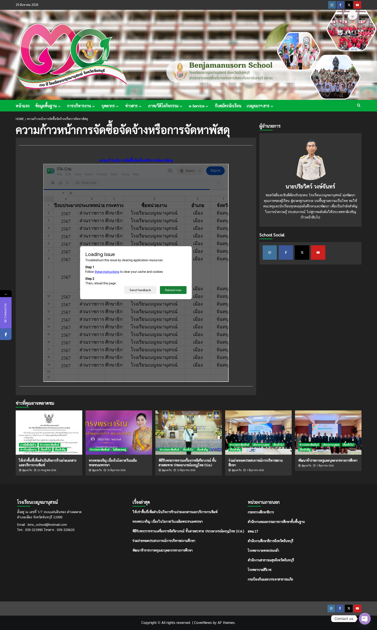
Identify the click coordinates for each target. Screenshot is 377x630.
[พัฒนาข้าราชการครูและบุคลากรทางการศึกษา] (328, 432)
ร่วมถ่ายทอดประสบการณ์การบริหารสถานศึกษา (163, 541)
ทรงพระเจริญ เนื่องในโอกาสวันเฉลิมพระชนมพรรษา (167, 521)
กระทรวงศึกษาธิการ (261, 512)
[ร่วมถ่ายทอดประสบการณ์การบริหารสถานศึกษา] (258, 432)
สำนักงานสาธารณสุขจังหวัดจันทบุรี (271, 560)
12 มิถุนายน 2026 (186, 470)
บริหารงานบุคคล (261, 444)
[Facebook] (6, 334)
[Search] (359, 105)
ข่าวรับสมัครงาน (28, 449)
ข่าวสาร (131, 105)
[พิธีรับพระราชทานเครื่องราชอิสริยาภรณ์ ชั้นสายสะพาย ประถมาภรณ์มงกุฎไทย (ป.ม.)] (188, 432)
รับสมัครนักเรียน (228, 105)
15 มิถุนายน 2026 (116, 470)
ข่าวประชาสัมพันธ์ (49, 444)
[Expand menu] (59, 106)
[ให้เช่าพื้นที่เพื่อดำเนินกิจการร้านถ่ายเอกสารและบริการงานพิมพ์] (49, 432)
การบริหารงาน (79, 105)
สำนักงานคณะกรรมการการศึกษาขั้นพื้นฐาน (276, 521)
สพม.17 (253, 531)
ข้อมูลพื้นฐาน (46, 105)
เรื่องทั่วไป (46, 449)
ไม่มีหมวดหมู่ (119, 449)
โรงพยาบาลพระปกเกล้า (263, 550)
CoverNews (203, 623)
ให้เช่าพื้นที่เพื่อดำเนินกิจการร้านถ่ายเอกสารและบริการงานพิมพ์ (175, 512)
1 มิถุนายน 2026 (255, 470)
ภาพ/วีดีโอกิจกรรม (163, 105)
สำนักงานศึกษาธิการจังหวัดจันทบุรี (270, 541)
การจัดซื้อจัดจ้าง (28, 444)
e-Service (196, 105)
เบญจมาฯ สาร (258, 105)
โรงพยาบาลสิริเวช (259, 569)
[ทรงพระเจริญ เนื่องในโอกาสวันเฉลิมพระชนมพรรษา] (119, 432)
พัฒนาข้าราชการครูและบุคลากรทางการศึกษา (327, 460)
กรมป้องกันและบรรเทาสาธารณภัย (270, 579)
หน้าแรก (23, 105)
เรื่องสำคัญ (60, 449)
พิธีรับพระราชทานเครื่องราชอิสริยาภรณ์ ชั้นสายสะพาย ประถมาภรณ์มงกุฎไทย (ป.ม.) (188, 531)
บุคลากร (108, 105)
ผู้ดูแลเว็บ (27, 470)
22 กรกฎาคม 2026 (46, 470)
